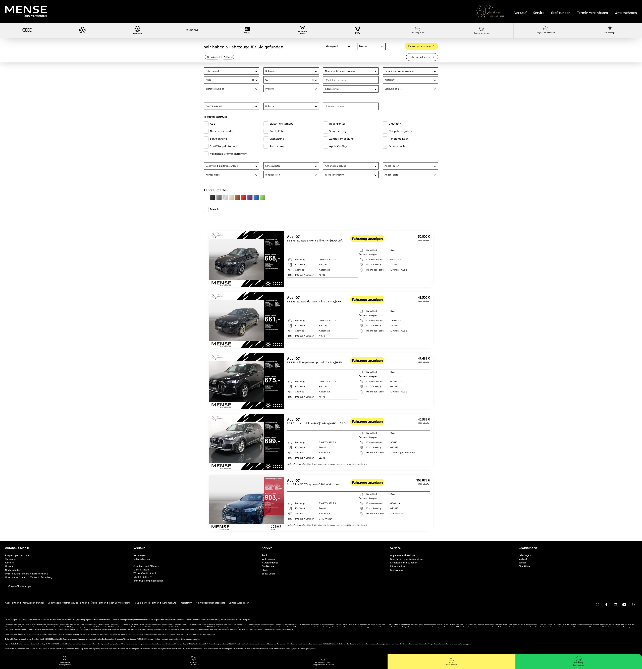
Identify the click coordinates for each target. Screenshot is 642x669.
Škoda (265, 570)
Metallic (215, 209)
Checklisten (525, 566)
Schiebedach (397, 146)
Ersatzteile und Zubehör (403, 562)
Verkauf (520, 13)
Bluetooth (395, 123)
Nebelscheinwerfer (221, 131)
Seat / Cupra (268, 573)
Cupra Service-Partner (147, 602)
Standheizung (338, 131)
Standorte (10, 559)
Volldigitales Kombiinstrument (228, 153)
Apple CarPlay (338, 146)
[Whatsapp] (633, 605)
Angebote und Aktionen (146, 566)
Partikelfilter (277, 131)
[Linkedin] (615, 605)
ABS (212, 123)
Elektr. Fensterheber (282, 123)
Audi (264, 555)
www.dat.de (270, 629)
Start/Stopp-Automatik (224, 146)
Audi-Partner (12, 602)
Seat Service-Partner (120, 602)
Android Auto (278, 146)
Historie (9, 566)
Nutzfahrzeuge (270, 562)
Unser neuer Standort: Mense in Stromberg (28, 577)
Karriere (9, 562)
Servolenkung (218, 138)
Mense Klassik (141, 569)
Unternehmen (626, 13)
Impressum (186, 602)
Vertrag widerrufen (239, 602)
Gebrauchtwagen (142, 559)
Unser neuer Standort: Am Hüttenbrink (26, 573)
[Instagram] (597, 605)
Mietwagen (396, 570)
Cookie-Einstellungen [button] (20, 586)
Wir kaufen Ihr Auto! (144, 573)
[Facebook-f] (606, 605)
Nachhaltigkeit (13, 570)
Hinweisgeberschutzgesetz (210, 602)
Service (538, 13)
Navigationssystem (400, 131)
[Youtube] (624, 605)
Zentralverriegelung (341, 138)
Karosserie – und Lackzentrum (406, 559)
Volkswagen (268, 559)
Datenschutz (169, 602)
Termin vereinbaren (592, 13)
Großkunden (560, 13)
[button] (349, 46)
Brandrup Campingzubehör (148, 580)
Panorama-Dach (399, 138)
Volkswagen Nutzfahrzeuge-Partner (67, 602)
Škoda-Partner (98, 602)
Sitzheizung (277, 138)
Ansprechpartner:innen (17, 555)
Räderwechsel (398, 566)
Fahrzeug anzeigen (367, 238)
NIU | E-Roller (141, 577)
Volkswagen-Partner (33, 602)
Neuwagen (139, 555)
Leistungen (525, 555)
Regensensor (337, 123)
